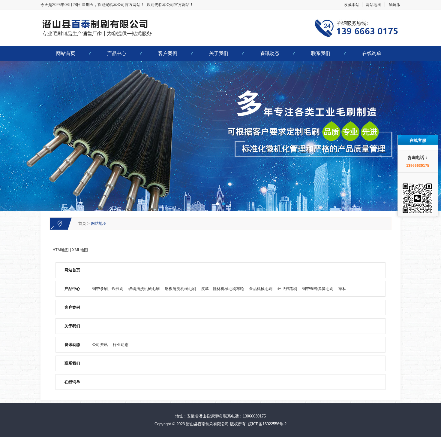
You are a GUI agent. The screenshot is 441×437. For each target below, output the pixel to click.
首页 (82, 223)
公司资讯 (100, 344)
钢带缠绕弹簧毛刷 (317, 288)
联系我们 (320, 53)
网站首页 (65, 53)
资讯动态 (269, 53)
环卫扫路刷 (287, 288)
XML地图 (80, 250)
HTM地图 (60, 250)
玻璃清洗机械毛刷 (144, 288)
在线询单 (371, 53)
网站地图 (373, 4)
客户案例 (167, 53)
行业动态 (120, 344)
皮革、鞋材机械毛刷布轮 (222, 288)
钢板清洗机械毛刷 (180, 288)
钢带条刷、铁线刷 (107, 288)
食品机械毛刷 (260, 288)
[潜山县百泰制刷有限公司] (220, 13)
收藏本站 (351, 4)
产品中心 (116, 53)
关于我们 (218, 53)
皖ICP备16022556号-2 (267, 424)
